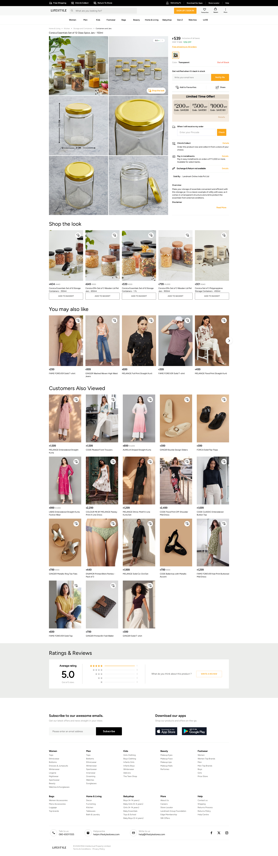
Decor (89, 800)
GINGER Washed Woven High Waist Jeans (101, 375)
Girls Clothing (129, 755)
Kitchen (67, 28)
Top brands (54, 811)
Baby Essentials (130, 811)
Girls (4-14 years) (131, 807)
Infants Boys (129, 766)
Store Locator (166, 807)
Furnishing (91, 804)
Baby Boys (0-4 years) (133, 818)
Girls (200, 773)
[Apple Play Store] (166, 731)
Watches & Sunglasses (59, 787)
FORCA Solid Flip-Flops (207, 450)
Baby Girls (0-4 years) (133, 804)
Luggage (53, 807)
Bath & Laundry (93, 814)
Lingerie (52, 773)
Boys (200, 769)
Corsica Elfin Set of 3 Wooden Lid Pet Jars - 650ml (102, 289)
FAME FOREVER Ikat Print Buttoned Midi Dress (213, 575)
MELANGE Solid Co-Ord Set (135, 574)
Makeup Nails (166, 766)
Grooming (90, 776)
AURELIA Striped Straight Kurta (137, 450)
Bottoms (53, 762)
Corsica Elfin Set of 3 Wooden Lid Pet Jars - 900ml (175, 289)
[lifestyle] (59, 11)
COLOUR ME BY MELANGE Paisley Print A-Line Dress (101, 513)
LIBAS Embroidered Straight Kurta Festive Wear (64, 513)
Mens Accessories (57, 804)
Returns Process (205, 807)
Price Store (203, 776)
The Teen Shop (130, 776)
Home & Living (54, 28)
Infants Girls (128, 762)
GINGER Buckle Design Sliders (174, 450)
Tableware (90, 811)
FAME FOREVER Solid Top (61, 636)
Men (200, 762)
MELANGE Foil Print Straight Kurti (137, 373)
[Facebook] (211, 832)
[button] (159, 40)
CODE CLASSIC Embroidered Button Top (210, 513)
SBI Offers (165, 818)
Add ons (127, 773)
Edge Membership (168, 814)
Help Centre (203, 814)
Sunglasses (91, 783)
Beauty (52, 783)
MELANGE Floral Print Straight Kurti (211, 373)
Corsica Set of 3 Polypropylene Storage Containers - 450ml (209, 289)
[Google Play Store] (194, 731)
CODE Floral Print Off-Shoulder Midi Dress (174, 513)
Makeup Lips (166, 762)
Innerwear (90, 773)
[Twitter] (219, 832)
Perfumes (164, 769)
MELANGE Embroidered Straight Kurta (63, 451)
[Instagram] (226, 832)
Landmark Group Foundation (173, 811)
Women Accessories (58, 800)
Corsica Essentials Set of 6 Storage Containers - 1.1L (138, 289)
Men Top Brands (205, 766)
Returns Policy (204, 811)
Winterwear (54, 769)
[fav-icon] (204, 10)
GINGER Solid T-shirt (132, 636)
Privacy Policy (99, 849)
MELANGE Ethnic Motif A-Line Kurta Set (136, 513)
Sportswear (54, 780)
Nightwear (53, 776)
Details (221, 117)
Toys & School (129, 814)
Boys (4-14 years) (131, 800)
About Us (164, 800)
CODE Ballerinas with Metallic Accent (173, 575)
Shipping (202, 804)
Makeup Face (166, 758)
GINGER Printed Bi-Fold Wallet (100, 636)
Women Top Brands (206, 758)
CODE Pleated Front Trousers (99, 450)
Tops (51, 755)
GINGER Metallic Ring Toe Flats (63, 574)
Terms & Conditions (82, 849)
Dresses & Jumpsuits (58, 766)
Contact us (203, 800)
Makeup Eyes (166, 755)
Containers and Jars (103, 28)
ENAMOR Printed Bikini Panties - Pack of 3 (100, 575)
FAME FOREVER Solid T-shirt (62, 373)
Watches (90, 780)
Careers (164, 804)
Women (201, 755)
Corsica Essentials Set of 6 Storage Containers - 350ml (65, 289)
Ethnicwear (54, 758)
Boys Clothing (129, 758)
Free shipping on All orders (184, 47)
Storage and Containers (82, 28)
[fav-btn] (78, 235)
